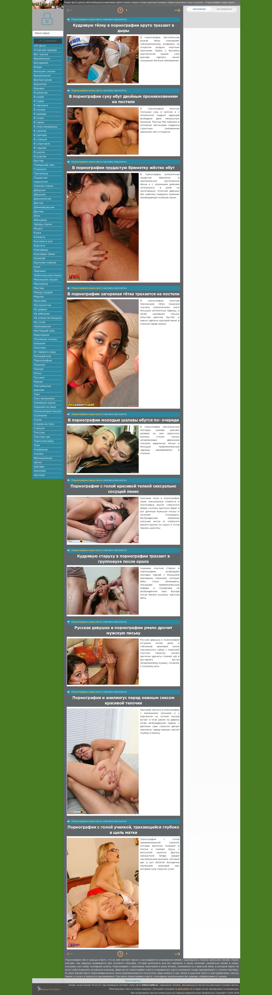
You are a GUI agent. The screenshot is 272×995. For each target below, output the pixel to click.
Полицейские (42, 356)
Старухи (39, 428)
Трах (37, 445)
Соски (38, 420)
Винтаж (39, 161)
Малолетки (41, 284)
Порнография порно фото (86, 19)
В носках (39, 110)
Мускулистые (42, 305)
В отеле (39, 118)
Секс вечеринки (44, 398)
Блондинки (41, 63)
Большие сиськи (44, 71)
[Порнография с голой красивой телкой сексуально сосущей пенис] (103, 520)
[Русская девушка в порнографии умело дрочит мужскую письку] (103, 661)
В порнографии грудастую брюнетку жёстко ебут (123, 168)
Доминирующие (44, 207)
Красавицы (41, 250)
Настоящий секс (44, 331)
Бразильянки (42, 76)
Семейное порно (44, 403)
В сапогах (40, 131)
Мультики (40, 301)
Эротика (39, 475)
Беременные (42, 59)
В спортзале (42, 144)
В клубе (39, 97)
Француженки (43, 458)
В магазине (41, 105)
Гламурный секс (44, 165)
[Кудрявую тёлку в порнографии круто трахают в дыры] (103, 59)
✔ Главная (48, 41)
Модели (39, 297)
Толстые (39, 433)
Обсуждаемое (224, 9)
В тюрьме (40, 148)
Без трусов (41, 54)
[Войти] (47, 19)
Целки (38, 462)
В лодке (39, 101)
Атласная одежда (45, 50)
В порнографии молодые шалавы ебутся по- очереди (123, 420)
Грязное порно (43, 186)
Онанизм (39, 343)
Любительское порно (48, 275)
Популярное (199, 9)
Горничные (41, 173)
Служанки (40, 415)
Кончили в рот (43, 241)
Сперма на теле (44, 424)
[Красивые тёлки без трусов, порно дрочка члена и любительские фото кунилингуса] (47, 6)
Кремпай (39, 258)
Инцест (38, 229)
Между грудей (43, 292)
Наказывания (42, 326)
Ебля (37, 216)
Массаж (39, 288)
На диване (40, 309)
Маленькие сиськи (46, 280)
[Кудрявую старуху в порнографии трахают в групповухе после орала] (103, 591)
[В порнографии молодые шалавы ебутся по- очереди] (103, 449)
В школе (39, 152)
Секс (37, 394)
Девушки (39, 190)
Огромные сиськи (45, 339)
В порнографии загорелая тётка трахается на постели (123, 294)
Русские (39, 377)
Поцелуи (39, 365)
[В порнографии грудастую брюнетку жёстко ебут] (103, 227)
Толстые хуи (42, 437)
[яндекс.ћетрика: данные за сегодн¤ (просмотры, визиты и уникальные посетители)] (49, 989)
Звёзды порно (43, 224)
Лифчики (39, 271)
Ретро (38, 373)
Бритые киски (43, 80)
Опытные (40, 348)
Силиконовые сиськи (47, 411)
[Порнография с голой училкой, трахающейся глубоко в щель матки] (103, 893)
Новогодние (41, 335)
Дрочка (38, 211)
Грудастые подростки (41, 180)
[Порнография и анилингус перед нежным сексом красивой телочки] (103, 761)
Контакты (133, 980)
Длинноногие (42, 199)
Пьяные (38, 369)
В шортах (40, 156)
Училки (38, 454)
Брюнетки (40, 84)
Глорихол (40, 169)
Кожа (37, 233)
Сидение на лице (45, 407)
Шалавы (39, 467)
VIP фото (40, 46)
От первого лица (45, 352)
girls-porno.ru (185, 989)
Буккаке (39, 88)
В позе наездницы (45, 127)
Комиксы (39, 237)
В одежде (40, 114)
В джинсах (41, 93)
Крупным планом (45, 263)
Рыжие (38, 382)
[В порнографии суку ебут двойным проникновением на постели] (103, 131)
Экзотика (40, 471)
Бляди (38, 67)
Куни (37, 267)
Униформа (41, 450)
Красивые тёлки (44, 254)
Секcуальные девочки (42, 388)
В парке (39, 122)
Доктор (38, 203)
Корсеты (39, 246)
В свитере (40, 135)
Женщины (40, 220)
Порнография (43, 360)
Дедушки (39, 194)
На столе (39, 322)
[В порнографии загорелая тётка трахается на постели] (103, 353)
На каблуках (42, 314)
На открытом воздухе (48, 318)
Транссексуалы (44, 441)
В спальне (40, 139)
